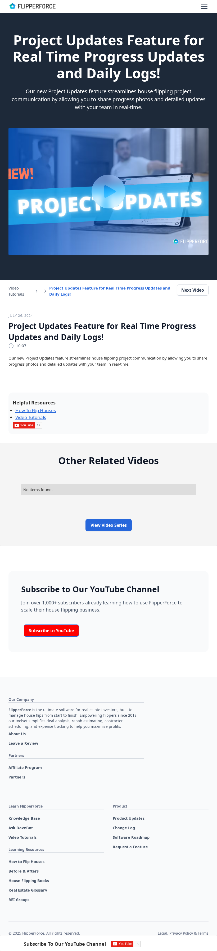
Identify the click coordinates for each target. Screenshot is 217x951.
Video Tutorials (30, 417)
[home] (32, 6)
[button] (203, 6)
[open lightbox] (108, 191)
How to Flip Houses (35, 410)
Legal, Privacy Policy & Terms (183, 933)
